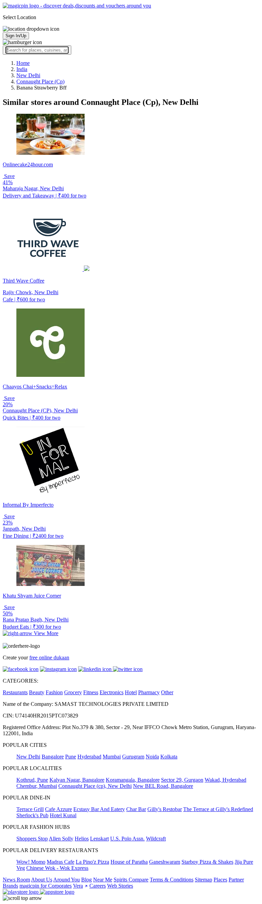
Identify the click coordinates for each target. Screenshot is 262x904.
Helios (82, 838)
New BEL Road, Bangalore (163, 786)
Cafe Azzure (58, 809)
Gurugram (133, 756)
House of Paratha (129, 862)
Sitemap (203, 879)
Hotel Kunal (63, 815)
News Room (16, 879)
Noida (152, 756)
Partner (236, 879)
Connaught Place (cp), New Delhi (95, 786)
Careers (97, 886)
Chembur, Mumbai (36, 786)
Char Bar (136, 809)
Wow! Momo (30, 862)
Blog (86, 879)
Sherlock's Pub (32, 815)
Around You (66, 879)
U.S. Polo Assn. (127, 838)
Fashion (54, 692)
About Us (41, 879)
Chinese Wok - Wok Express (57, 868)
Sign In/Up (15, 35)
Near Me (102, 879)
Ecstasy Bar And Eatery (99, 809)
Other (167, 692)
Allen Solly (61, 838)
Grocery (73, 692)
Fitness (90, 692)
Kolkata (168, 756)
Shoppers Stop (32, 838)
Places (220, 879)
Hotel (131, 692)
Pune (70, 756)
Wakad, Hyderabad (225, 780)
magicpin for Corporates (45, 886)
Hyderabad (89, 756)
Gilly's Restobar (164, 809)
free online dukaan (49, 657)
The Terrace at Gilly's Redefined (218, 809)
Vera (78, 886)
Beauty (36, 692)
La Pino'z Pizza (92, 862)
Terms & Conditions (171, 879)
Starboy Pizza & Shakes (207, 862)
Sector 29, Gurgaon (182, 780)
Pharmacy (149, 692)
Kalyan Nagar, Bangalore (76, 780)
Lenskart (99, 838)
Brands (10, 886)
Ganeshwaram (164, 862)
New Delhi (28, 756)
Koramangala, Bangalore (133, 780)
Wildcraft (156, 838)
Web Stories (120, 886)
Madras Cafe (60, 862)
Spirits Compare (131, 879)
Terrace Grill (30, 809)
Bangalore (53, 756)
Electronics (111, 692)
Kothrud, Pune (32, 780)
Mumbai (112, 756)
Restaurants (15, 692)
